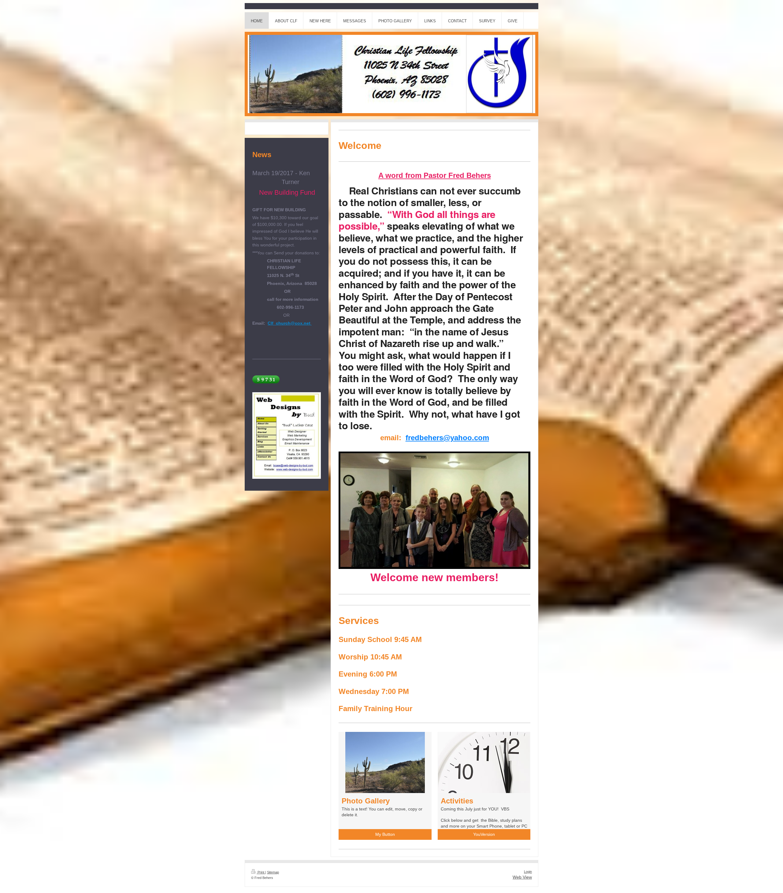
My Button (385, 834)
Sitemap (273, 872)
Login (528, 871)
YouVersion (484, 834)
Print (261, 872)
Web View (522, 877)
